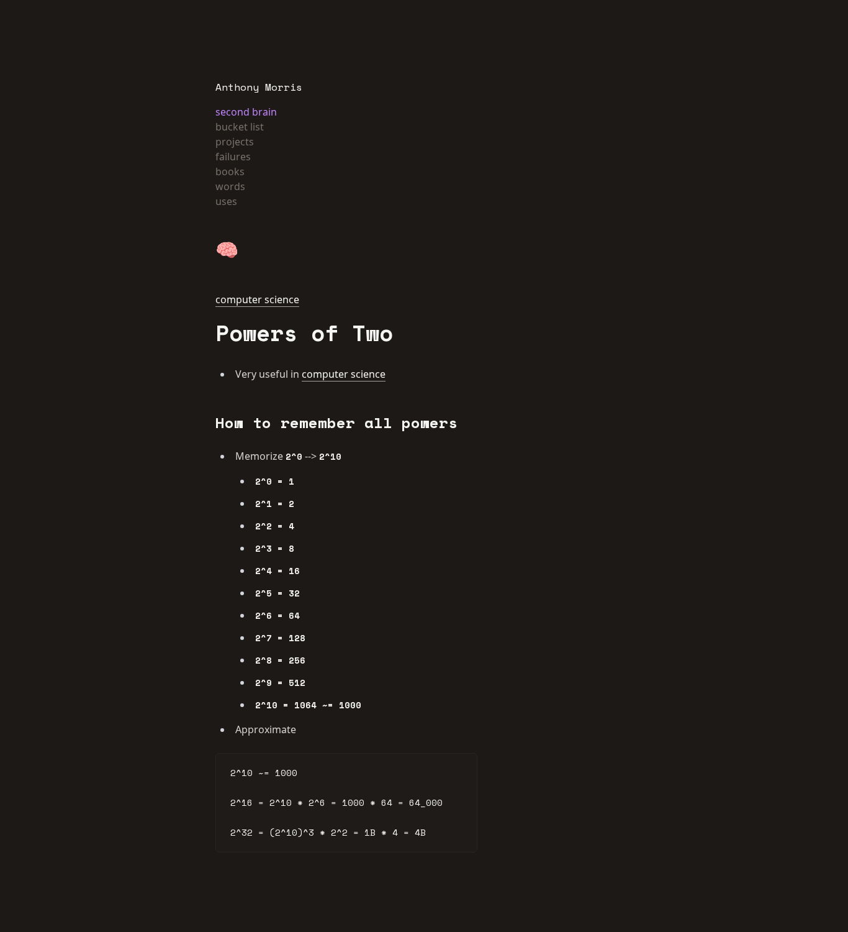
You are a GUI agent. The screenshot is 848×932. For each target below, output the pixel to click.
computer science (257, 299)
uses (226, 201)
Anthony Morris (258, 87)
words (230, 186)
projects (234, 141)
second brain (246, 112)
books (230, 171)
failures (233, 156)
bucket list (239, 127)
